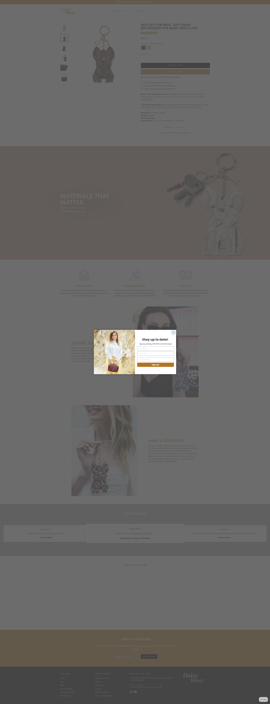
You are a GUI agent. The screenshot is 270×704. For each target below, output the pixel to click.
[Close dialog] (173, 332)
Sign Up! (155, 364)
